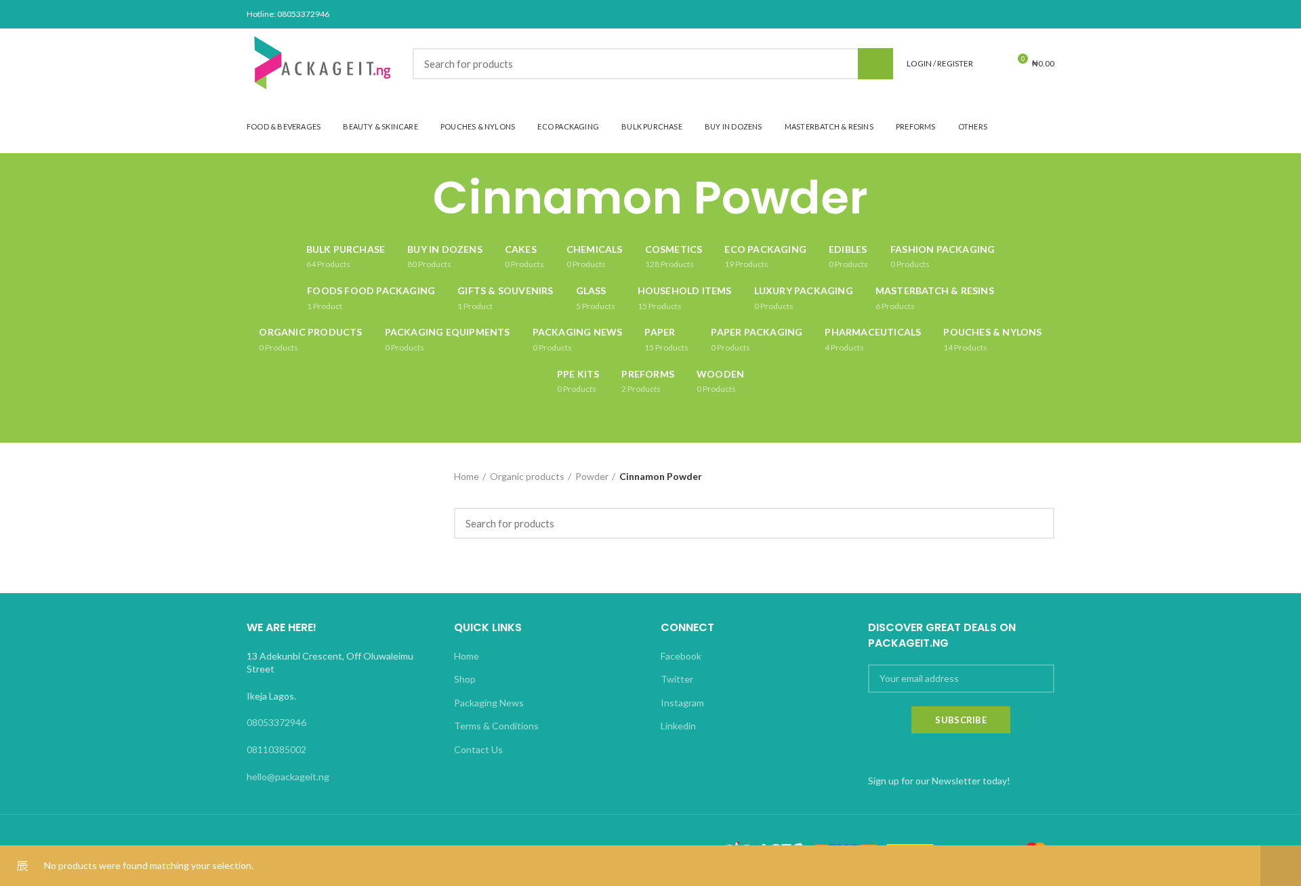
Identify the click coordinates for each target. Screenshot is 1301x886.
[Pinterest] (1012, 14)
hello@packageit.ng (288, 776)
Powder (591, 476)
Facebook (681, 656)
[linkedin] (1028, 14)
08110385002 (276, 749)
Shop (465, 679)
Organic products (527, 476)
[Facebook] (978, 14)
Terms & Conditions (496, 725)
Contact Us (478, 749)
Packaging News (489, 702)
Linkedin (678, 725)
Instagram (682, 702)
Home (466, 476)
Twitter (677, 679)
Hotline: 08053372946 (288, 14)
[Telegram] (1045, 14)
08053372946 (276, 722)
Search (875, 63)
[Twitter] (995, 14)
